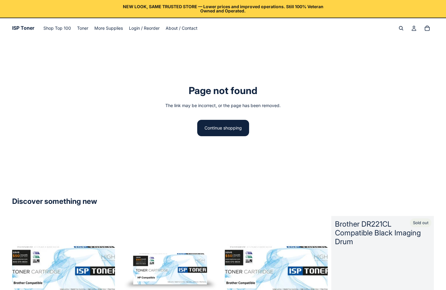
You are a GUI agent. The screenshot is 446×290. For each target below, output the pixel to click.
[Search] (401, 28)
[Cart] (427, 28)
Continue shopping (223, 127)
